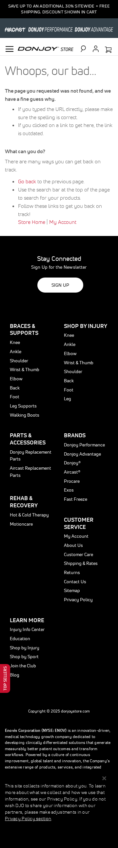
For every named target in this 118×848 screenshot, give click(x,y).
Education (20, 638)
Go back (27, 181)
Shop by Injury (24, 648)
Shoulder (19, 361)
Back (15, 388)
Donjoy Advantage (82, 454)
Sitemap (72, 590)
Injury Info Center (27, 629)
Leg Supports (23, 406)
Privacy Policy (78, 600)
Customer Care (78, 554)
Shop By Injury (85, 325)
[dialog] (59, 809)
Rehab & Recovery (24, 502)
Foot (14, 397)
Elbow (16, 379)
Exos (69, 490)
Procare (72, 481)
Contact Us (75, 582)
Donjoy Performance (84, 445)
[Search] (86, 48)
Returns (72, 572)
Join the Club (23, 666)
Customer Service (78, 523)
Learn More (27, 620)
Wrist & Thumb (24, 369)
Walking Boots (24, 415)
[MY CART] (108, 50)
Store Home (31, 222)
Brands (75, 435)
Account (95, 48)
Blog (14, 675)
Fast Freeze (75, 499)
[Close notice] (104, 778)
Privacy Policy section (28, 818)
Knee (15, 342)
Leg (67, 399)
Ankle (15, 351)
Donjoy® (72, 463)
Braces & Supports (24, 329)
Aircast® (72, 472)
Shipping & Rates (81, 563)
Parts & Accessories (28, 439)
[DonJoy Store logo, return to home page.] (45, 48)
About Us (73, 545)
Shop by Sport (24, 656)
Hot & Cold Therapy (29, 515)
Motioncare (21, 524)
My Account (62, 222)
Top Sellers (5, 678)
